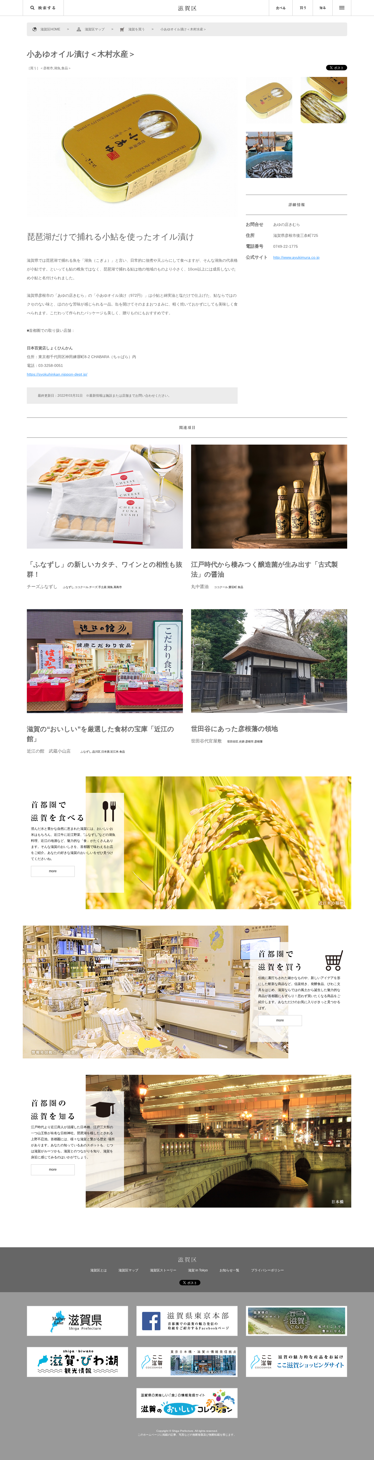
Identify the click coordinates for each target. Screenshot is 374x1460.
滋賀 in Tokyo (198, 1270)
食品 (64, 68)
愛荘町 (233, 587)
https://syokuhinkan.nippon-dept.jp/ (57, 374)
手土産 (102, 587)
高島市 (118, 587)
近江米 (114, 751)
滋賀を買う (136, 29)
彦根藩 (258, 741)
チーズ (93, 587)
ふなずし (68, 587)
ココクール (81, 587)
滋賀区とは (98, 1270)
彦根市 (48, 68)
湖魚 (57, 68)
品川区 (96, 751)
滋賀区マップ (95, 29)
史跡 (241, 741)
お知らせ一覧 (229, 1270)
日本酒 (105, 751)
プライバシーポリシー (267, 1270)
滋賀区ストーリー (163, 1270)
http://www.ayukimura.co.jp (296, 257)
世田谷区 (232, 741)
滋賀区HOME (50, 29)
